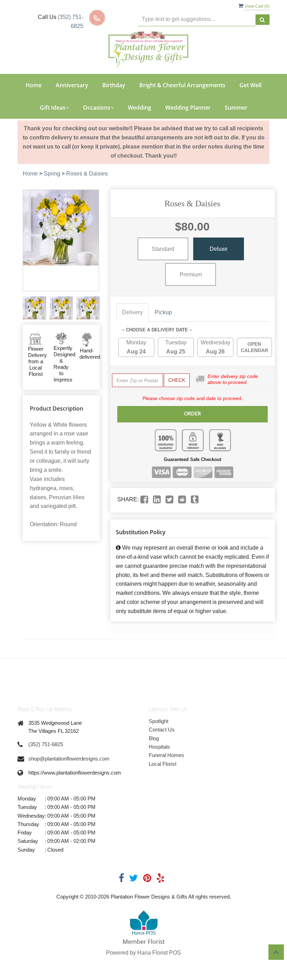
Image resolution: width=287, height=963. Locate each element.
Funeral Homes (166, 755)
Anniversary (72, 85)
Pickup (163, 312)
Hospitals (159, 747)
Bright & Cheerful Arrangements (182, 85)
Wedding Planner (188, 107)
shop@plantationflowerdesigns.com (69, 759)
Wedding (139, 107)
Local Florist (162, 764)
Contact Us (162, 729)
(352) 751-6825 (45, 744)
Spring (52, 174)
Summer (236, 107)
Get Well (250, 85)
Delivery (132, 312)
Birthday (113, 85)
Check (176, 380)
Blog (154, 738)
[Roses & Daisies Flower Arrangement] (34, 308)
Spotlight (158, 721)
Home (34, 85)
